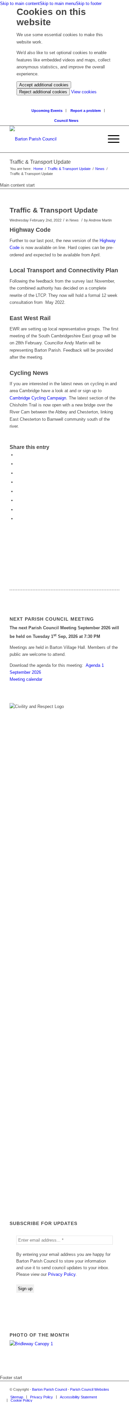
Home (38, 169)
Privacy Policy (61, 1274)
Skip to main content (20, 3)
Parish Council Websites (89, 1389)
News (100, 169)
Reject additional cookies (43, 91)
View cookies (84, 91)
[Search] (98, 139)
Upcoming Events (47, 111)
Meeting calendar (26, 679)
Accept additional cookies (43, 84)
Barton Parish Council (49, 1389)
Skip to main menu (58, 3)
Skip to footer (89, 3)
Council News (66, 121)
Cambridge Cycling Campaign (38, 398)
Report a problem (85, 111)
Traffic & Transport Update (69, 169)
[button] (110, 139)
